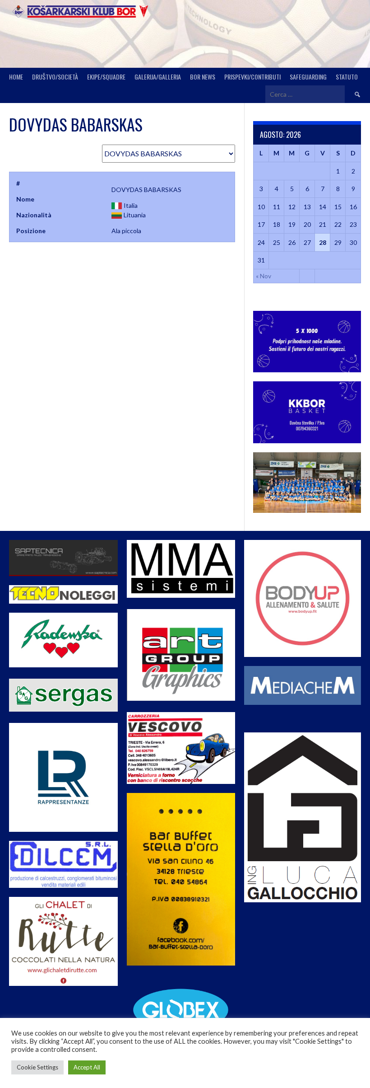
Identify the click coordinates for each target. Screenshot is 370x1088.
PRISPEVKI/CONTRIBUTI (252, 76)
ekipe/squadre (106, 76)
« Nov (263, 276)
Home (16, 76)
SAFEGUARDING (308, 76)
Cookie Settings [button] (37, 1067)
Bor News (202, 76)
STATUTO (347, 76)
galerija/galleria (157, 76)
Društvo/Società (55, 76)
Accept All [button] (87, 1067)
